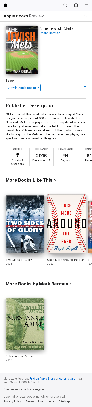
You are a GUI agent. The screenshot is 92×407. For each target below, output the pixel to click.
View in (22, 87)
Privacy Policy (13, 401)
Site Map (64, 401)
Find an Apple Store (42, 378)
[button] (65, 5)
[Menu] (86, 5)
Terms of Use (35, 401)
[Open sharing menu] (84, 87)
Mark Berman (50, 33)
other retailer (67, 378)
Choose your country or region (24, 389)
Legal (51, 401)
